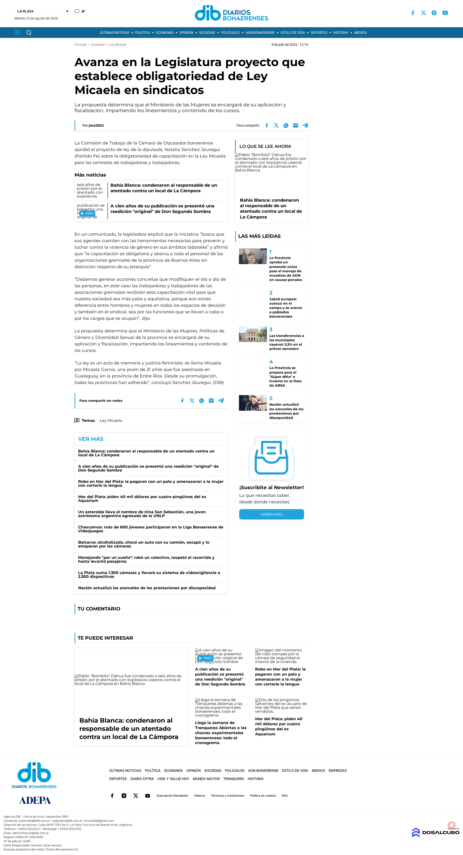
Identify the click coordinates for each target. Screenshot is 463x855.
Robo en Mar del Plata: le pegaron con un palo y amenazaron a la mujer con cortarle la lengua (151, 483)
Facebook (112, 796)
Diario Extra (142, 779)
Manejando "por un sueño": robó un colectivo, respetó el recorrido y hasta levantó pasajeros (146, 559)
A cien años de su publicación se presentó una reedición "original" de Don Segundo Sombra (148, 468)
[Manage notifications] (452, 825)
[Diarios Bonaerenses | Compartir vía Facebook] (267, 125)
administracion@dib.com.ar (30, 833)
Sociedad (207, 32)
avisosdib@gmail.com (99, 820)
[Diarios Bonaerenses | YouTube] (445, 13)
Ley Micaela (111, 420)
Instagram (124, 796)
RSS (285, 795)
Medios (360, 32)
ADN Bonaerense (260, 32)
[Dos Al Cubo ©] (435, 836)
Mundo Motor (206, 779)
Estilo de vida (293, 32)
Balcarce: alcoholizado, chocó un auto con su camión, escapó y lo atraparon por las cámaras (143, 544)
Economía (164, 32)
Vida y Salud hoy (173, 779)
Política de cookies (263, 795)
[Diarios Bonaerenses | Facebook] (413, 13)
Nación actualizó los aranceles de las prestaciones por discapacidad (147, 588)
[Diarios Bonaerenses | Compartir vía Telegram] (305, 125)
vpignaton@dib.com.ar (67, 820)
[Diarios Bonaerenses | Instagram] (434, 13)
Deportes (319, 32)
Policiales (230, 32)
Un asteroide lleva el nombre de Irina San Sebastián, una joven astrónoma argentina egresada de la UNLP (142, 514)
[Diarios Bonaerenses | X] (423, 12)
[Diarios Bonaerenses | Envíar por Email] (296, 125)
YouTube (147, 796)
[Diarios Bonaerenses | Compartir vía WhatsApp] (286, 125)
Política (142, 32)
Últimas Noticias (114, 32)
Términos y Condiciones (227, 795)
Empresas (338, 770)
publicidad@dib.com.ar (34, 820)
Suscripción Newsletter (172, 795)
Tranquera (233, 779)
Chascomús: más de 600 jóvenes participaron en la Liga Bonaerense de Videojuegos (150, 529)
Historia (340, 32)
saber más (271, 514)
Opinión (186, 32)
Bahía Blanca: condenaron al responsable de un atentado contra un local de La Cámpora (146, 453)
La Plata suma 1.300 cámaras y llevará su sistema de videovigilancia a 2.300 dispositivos (149, 574)
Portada (81, 45)
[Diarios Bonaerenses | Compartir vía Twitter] (276, 125)
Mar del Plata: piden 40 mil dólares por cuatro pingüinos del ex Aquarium (142, 498)
